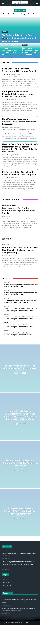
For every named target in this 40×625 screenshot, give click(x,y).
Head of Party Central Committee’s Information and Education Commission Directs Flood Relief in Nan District (20, 148)
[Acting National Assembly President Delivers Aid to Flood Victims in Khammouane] (20, 512)
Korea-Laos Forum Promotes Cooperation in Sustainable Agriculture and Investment (20, 310)
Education (5, 244)
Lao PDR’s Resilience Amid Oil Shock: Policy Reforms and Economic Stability (20, 301)
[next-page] (6, 193)
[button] (37, 3)
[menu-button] (3, 3)
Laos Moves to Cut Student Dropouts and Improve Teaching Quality (18, 210)
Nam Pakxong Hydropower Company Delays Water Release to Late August (19, 121)
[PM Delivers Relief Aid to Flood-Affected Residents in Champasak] (20, 368)
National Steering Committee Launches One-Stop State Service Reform (21, 285)
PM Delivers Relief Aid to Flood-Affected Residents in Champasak (19, 173)
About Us (6, 582)
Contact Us (7, 585)
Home (5, 579)
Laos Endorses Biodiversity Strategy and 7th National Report (19, 70)
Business (6, 282)
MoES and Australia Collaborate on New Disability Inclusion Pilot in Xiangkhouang (20, 250)
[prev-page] (3, 193)
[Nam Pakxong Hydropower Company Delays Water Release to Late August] (20, 464)
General (5, 31)
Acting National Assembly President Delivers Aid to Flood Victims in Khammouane (17, 94)
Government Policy (9, 205)
